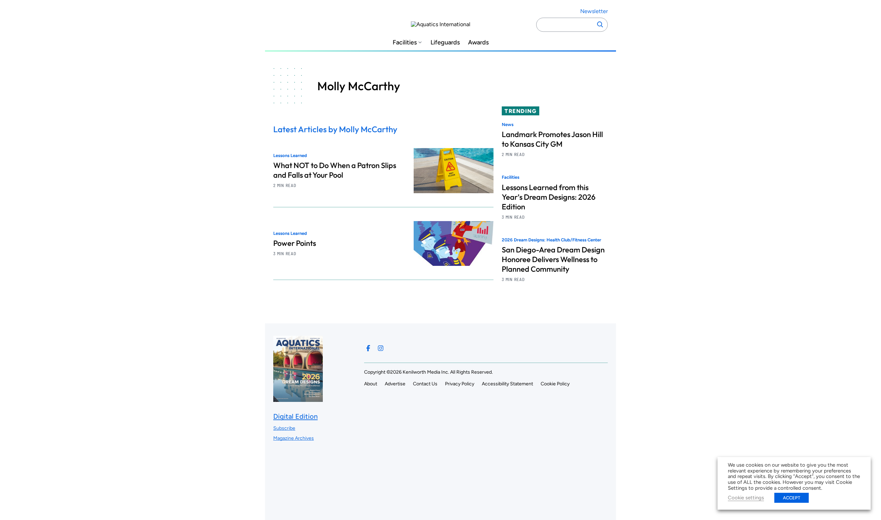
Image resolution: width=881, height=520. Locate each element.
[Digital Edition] (298, 398)
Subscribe (284, 428)
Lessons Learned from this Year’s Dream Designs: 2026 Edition (548, 197)
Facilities (405, 42)
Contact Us (425, 384)
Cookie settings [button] (746, 498)
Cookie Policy (555, 384)
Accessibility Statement (507, 384)
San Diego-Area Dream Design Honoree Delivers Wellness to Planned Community (553, 259)
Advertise (395, 384)
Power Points (294, 243)
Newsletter (594, 11)
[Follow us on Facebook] (368, 348)
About (370, 384)
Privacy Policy (459, 384)
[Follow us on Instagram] (380, 348)
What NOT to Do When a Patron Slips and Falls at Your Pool (334, 170)
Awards (478, 42)
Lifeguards (445, 42)
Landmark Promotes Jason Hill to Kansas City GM (552, 139)
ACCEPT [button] (791, 497)
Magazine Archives (293, 438)
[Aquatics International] (440, 24)
